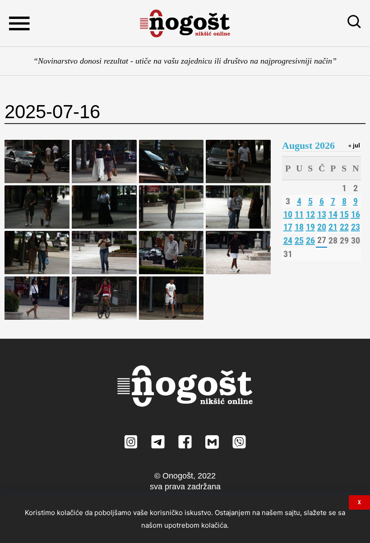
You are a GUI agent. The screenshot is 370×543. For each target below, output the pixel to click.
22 (344, 226)
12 (310, 214)
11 (299, 214)
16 (355, 214)
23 (355, 226)
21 (333, 226)
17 (287, 226)
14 (333, 214)
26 (310, 240)
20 (321, 226)
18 (299, 226)
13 (321, 214)
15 (344, 214)
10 (287, 214)
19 (310, 226)
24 (287, 240)
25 (299, 240)
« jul (354, 145)
